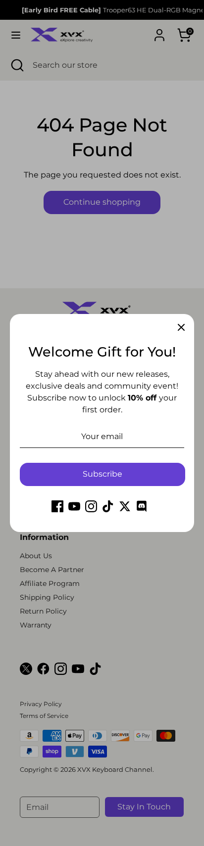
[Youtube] (74, 506)
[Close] (181, 327)
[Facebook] (57, 506)
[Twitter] (125, 506)
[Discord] (142, 506)
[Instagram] (91, 506)
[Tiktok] (108, 506)
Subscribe (102, 474)
